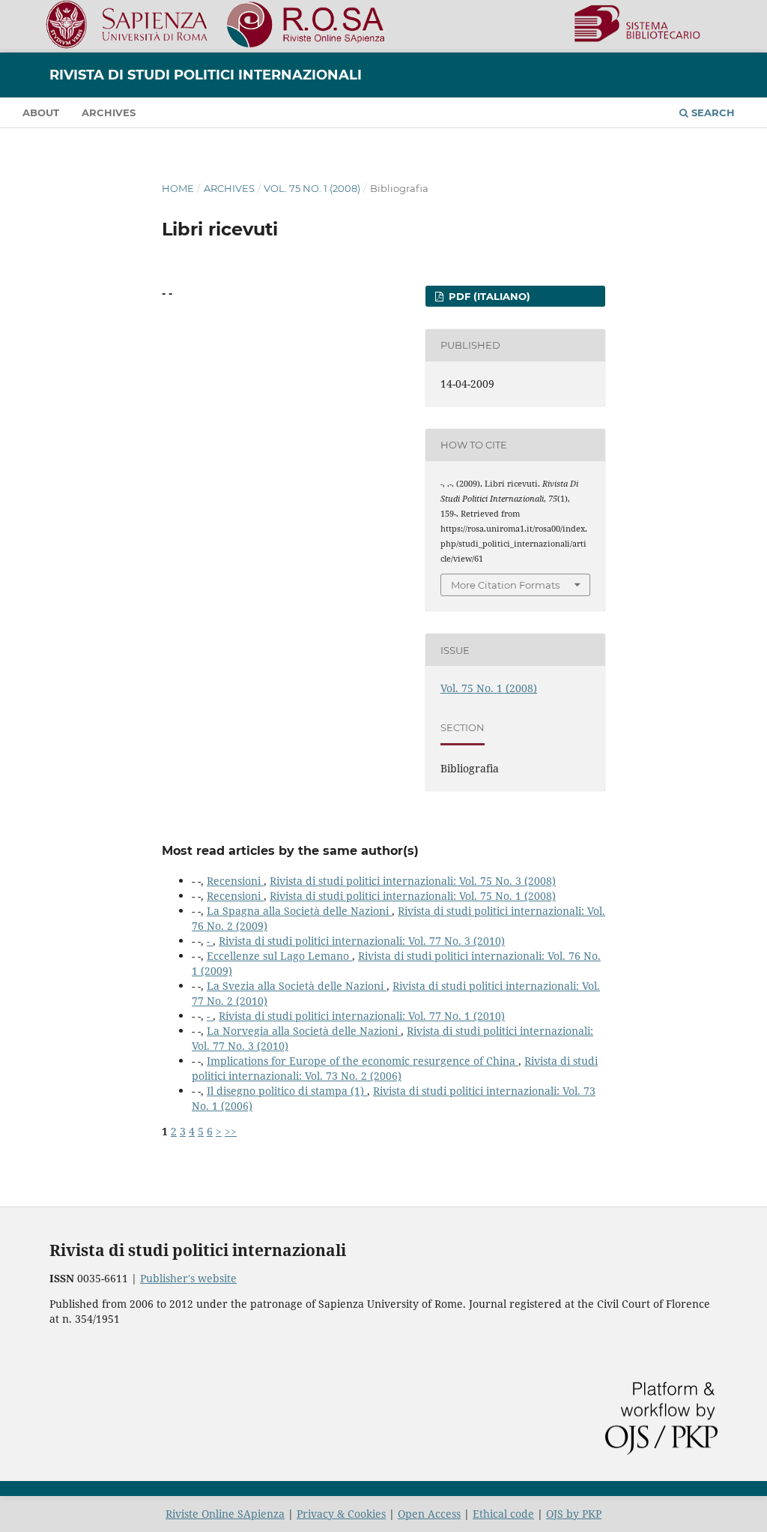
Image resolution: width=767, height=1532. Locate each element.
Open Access (429, 1514)
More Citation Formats (505, 585)
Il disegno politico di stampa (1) (287, 1091)
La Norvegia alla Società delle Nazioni (304, 1031)
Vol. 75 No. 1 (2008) (312, 188)
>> (231, 1131)
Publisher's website (188, 1278)
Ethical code (503, 1514)
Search (711, 112)
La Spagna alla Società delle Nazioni (299, 911)
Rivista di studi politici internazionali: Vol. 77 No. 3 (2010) (362, 941)
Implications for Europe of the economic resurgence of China (362, 1061)
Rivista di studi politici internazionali (205, 75)
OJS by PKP (573, 1514)
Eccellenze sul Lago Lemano (279, 956)
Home (178, 188)
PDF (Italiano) (488, 296)
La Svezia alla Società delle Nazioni (296, 986)
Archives (109, 112)
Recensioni (235, 881)
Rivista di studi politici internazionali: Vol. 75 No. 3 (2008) (413, 881)
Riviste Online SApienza (225, 1514)
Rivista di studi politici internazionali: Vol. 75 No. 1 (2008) (413, 896)
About (40, 112)
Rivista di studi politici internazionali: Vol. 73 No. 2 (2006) (395, 1068)
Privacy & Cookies (341, 1514)
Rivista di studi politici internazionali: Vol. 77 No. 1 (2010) (362, 1016)
